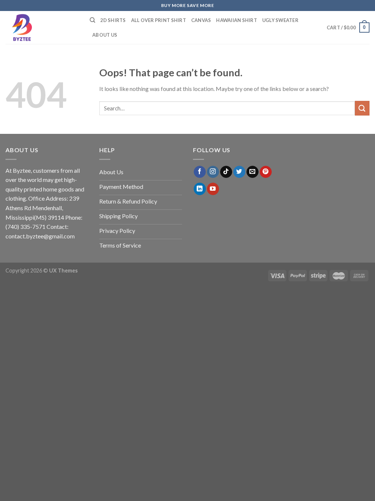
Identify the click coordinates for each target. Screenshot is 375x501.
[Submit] (362, 108)
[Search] (92, 20)
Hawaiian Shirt (236, 20)
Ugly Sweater (280, 20)
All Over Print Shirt (158, 20)
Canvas (201, 20)
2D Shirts (113, 20)
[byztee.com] (42, 27)
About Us (104, 35)
